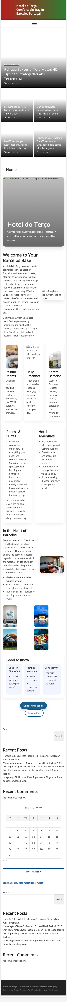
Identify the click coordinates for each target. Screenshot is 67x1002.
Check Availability (33, 705)
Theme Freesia (20, 990)
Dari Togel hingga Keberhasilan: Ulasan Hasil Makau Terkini (48, 110)
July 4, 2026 (43, 152)
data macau (25, 882)
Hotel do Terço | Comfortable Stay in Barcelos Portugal (30, 10)
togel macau (37, 882)
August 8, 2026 (13, 83)
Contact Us (34, 712)
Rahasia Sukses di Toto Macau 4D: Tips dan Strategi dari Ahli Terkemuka (31, 74)
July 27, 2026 (44, 118)
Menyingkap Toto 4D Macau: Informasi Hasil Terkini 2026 (16, 110)
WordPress (31, 990)
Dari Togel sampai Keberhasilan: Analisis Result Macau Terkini (15, 145)
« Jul (5, 860)
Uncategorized (11, 64)
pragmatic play (10, 882)
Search (6, 729)
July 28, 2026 (12, 118)
